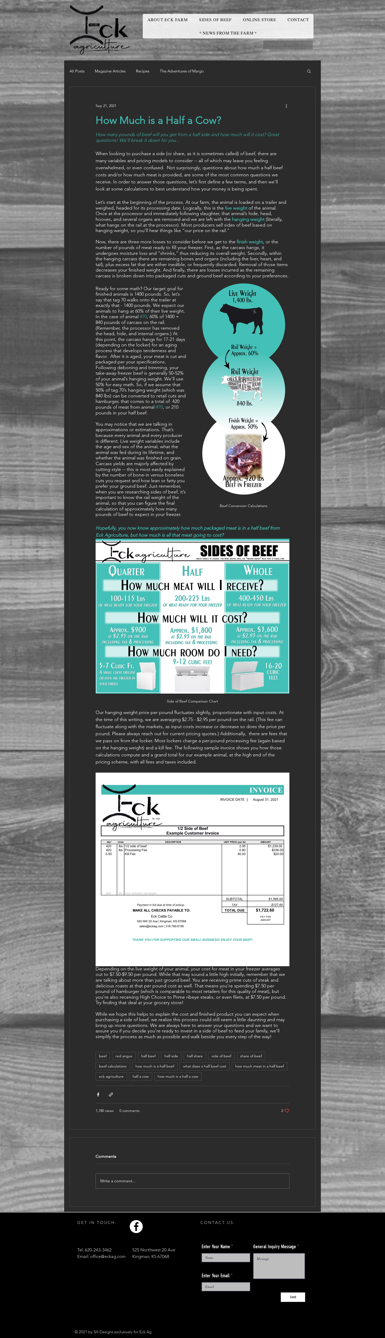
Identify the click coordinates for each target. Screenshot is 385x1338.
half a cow (141, 1076)
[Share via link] (110, 1094)
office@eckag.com (107, 1256)
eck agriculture (111, 1076)
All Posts (76, 71)
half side (171, 1056)
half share (195, 1056)
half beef (148, 1056)
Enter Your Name (216, 1246)
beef (103, 1056)
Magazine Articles (110, 71)
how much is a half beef (154, 1066)
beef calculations (112, 1066)
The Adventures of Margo (182, 71)
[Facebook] (136, 1226)
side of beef (221, 1056)
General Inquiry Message (274, 1246)
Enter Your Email (215, 1275)
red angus (124, 1056)
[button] (308, 71)
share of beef (251, 1056)
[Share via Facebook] (98, 1094)
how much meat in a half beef (259, 1066)
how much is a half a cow (178, 1076)
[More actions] (286, 106)
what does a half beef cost (204, 1066)
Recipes (142, 71)
